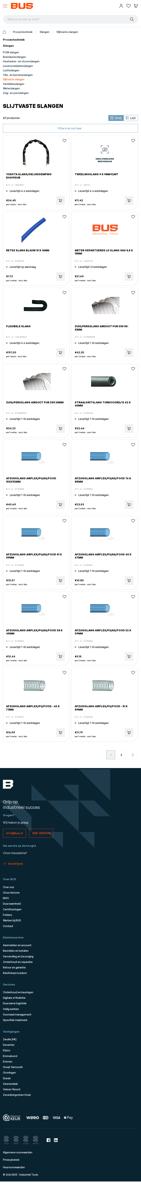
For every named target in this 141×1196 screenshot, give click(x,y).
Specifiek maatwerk (15, 1020)
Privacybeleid (11, 1159)
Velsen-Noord (11, 1089)
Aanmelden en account (17, 945)
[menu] (5, 6)
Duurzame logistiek (14, 1003)
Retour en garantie (14, 967)
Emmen (7, 1061)
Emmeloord (10, 1056)
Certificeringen (12, 909)
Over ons (8, 887)
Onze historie (11, 892)
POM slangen (11, 52)
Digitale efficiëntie (14, 997)
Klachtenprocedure (15, 972)
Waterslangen (11, 88)
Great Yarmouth (13, 1067)
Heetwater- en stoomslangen (21, 61)
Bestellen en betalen (15, 950)
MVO (6, 898)
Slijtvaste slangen (67, 31)
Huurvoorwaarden (14, 1167)
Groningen (9, 1072)
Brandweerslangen (14, 56)
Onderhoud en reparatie (18, 961)
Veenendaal (10, 1083)
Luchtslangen (11, 70)
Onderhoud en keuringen (18, 992)
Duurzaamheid (12, 903)
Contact (8, 926)
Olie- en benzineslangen (18, 74)
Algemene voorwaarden (17, 1152)
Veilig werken (11, 1009)
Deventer (9, 1044)
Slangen (44, 31)
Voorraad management (17, 1014)
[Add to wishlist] (64, 140)
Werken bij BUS (12, 920)
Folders (7, 914)
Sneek (7, 1078)
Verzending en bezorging (18, 956)
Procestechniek (22, 31)
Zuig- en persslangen (16, 92)
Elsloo (6, 1050)
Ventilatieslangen (13, 83)
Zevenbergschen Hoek (17, 1094)
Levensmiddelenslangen (18, 65)
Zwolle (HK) (10, 1039)
